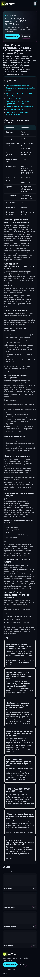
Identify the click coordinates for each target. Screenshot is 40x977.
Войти (22, 964)
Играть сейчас (10, 964)
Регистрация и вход (13, 98)
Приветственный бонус (15, 104)
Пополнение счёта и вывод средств (19, 107)
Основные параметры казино (17, 85)
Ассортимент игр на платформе (18, 101)
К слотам (26, 36)
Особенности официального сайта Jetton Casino (19, 94)
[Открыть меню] (35, 3)
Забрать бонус (12, 36)
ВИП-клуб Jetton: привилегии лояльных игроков (17, 113)
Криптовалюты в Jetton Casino (17, 109)
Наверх (5, 973)
